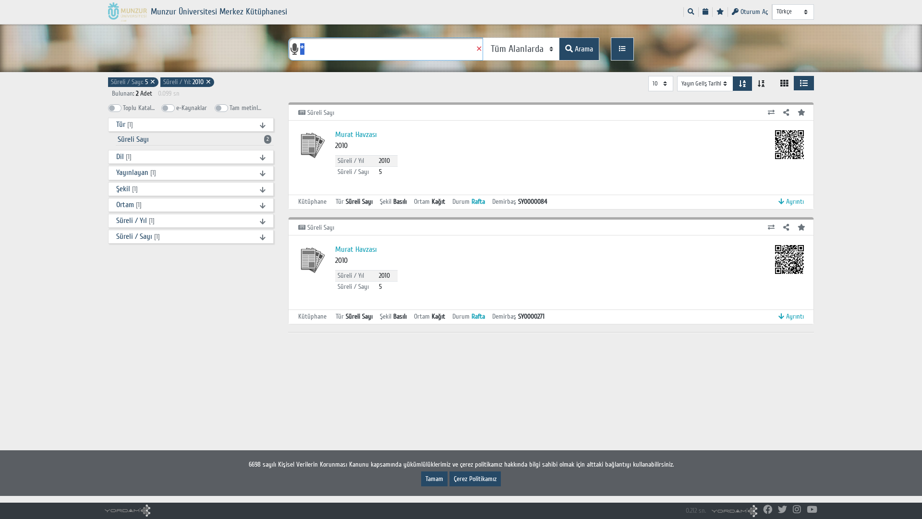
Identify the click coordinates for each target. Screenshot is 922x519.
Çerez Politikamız (475, 479)
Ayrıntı (794, 202)
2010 (187, 82)
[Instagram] (797, 510)
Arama (583, 49)
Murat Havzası (356, 134)
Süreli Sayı (193, 139)
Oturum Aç (753, 12)
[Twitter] (782, 510)
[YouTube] (812, 510)
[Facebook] (767, 510)
